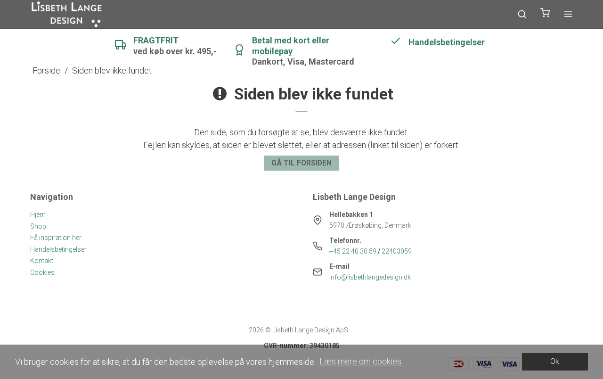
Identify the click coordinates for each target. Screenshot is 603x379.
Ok (554, 361)
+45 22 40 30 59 (352, 251)
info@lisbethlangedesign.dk (370, 277)
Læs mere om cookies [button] (360, 361)
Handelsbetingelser (58, 249)
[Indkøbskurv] (545, 14)
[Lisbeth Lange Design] (67, 14)
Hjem (38, 214)
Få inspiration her (55, 237)
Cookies (42, 272)
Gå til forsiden (301, 162)
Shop (38, 226)
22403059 (397, 251)
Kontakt (41, 260)
